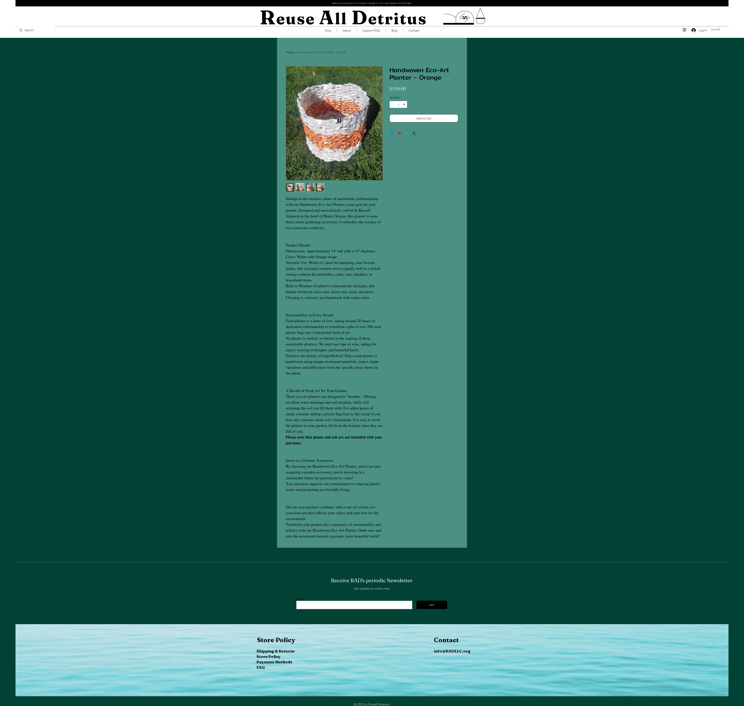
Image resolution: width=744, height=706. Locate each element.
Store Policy (269, 656)
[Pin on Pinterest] (399, 143)
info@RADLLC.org (452, 651)
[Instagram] (684, 30)
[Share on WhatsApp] (406, 143)
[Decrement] (392, 114)
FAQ (261, 667)
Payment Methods (274, 661)
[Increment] (404, 114)
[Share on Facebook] (392, 143)
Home (290, 52)
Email (300, 598)
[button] (716, 29)
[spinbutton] (398, 114)
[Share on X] (414, 143)
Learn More (419, 99)
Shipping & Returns (276, 651)
